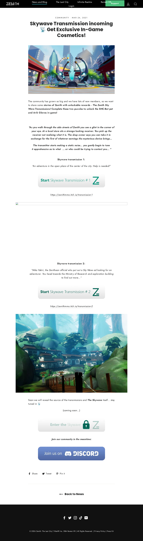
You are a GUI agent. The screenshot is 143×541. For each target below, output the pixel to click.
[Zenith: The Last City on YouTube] (86, 517)
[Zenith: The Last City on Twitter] (70, 517)
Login (71, 6)
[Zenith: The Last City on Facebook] (64, 517)
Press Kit (110, 531)
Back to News (74, 494)
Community (62, 17)
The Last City (62, 2)
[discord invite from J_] (71, 453)
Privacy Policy (99, 531)
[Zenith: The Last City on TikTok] (80, 517)
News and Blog (39, 2)
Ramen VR (106, 2)
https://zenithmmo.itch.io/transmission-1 (71, 194)
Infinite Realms (85, 2)
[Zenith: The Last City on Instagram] (75, 517)
